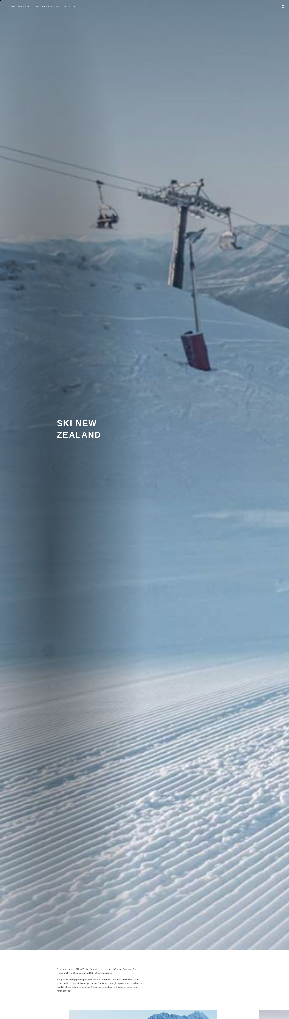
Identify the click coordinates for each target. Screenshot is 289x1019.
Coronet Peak (20, 6)
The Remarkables (47, 6)
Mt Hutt (69, 6)
